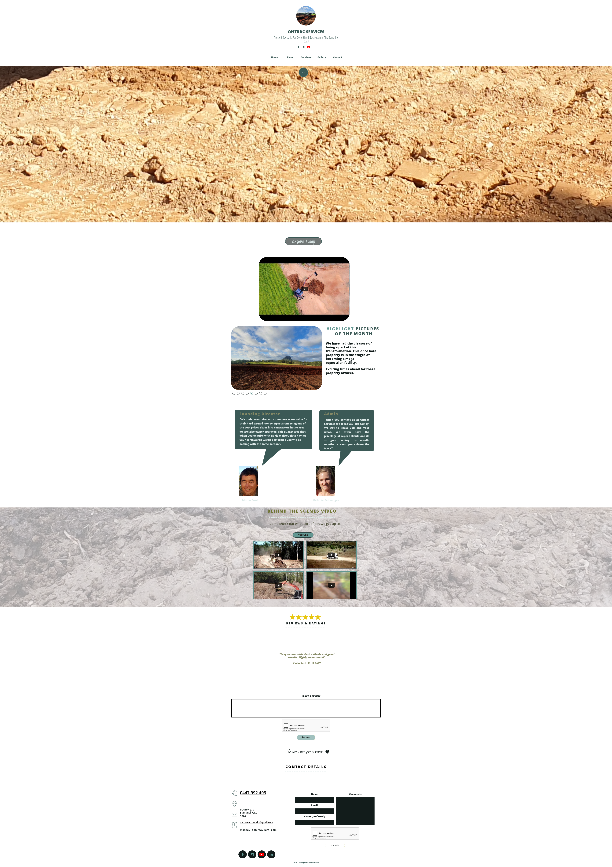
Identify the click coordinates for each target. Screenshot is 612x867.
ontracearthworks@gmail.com (256, 822)
